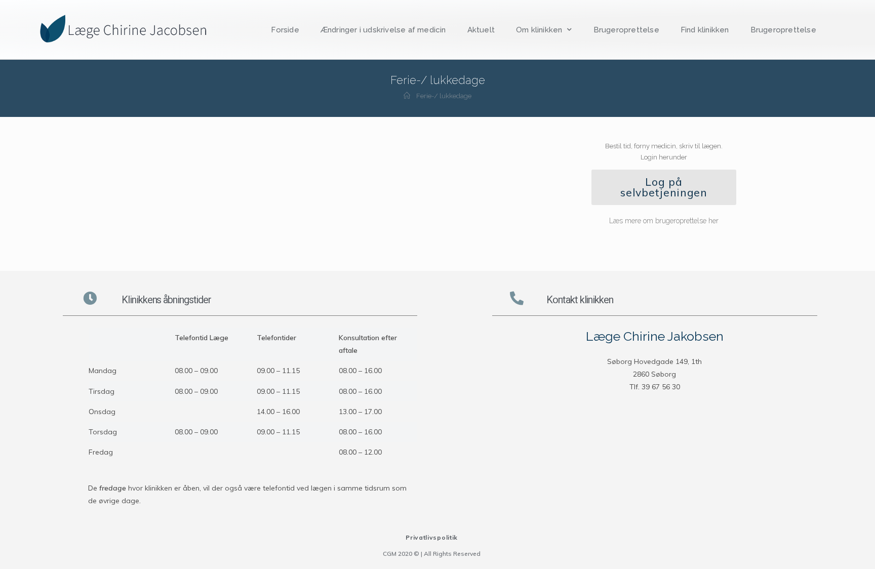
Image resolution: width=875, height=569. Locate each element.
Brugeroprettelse (626, 29)
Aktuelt (481, 29)
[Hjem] (407, 96)
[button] (663, 187)
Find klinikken (705, 29)
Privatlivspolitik (432, 537)
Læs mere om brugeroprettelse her (664, 221)
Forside (285, 29)
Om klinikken (539, 29)
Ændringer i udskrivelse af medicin (383, 29)
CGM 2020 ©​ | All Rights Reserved (432, 553)
